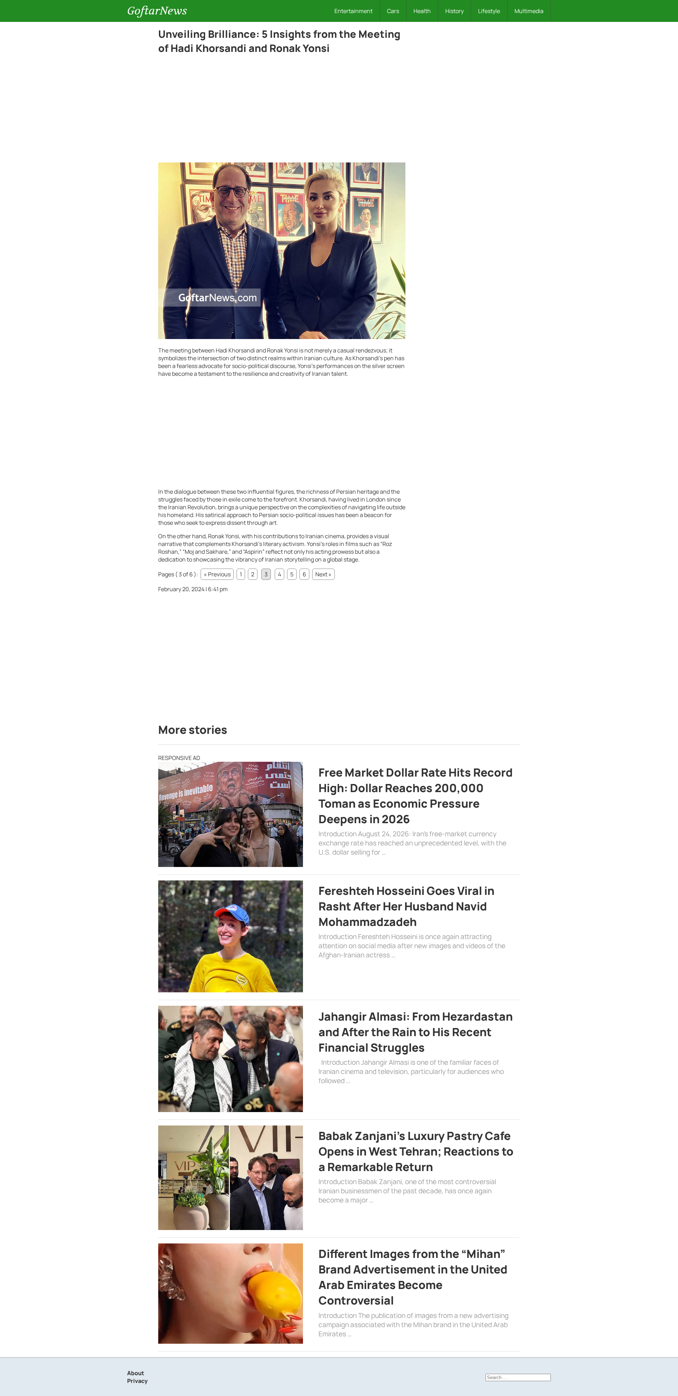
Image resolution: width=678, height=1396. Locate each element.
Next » (323, 574)
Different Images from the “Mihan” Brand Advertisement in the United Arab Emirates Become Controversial (413, 1277)
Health (422, 11)
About (135, 1373)
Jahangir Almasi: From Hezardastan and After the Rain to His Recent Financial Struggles (416, 1032)
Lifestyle (489, 11)
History (454, 11)
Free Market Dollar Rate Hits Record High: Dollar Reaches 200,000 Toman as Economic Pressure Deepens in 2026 (416, 796)
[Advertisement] (281, 110)
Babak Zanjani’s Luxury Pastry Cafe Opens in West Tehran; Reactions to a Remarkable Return (416, 1151)
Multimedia (529, 11)
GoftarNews (157, 11)
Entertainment (353, 11)
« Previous (217, 574)
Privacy (137, 1381)
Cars (393, 11)
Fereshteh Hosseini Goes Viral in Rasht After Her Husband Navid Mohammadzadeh (406, 906)
